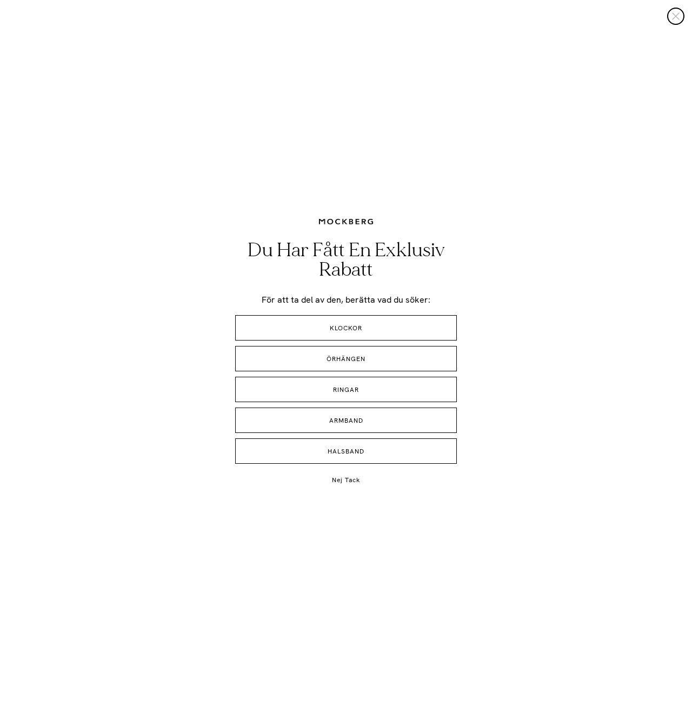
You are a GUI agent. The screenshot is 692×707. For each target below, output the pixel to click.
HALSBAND (346, 451)
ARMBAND (346, 420)
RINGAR (346, 389)
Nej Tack (346, 480)
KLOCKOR (346, 328)
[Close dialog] (676, 16)
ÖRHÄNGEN (346, 359)
